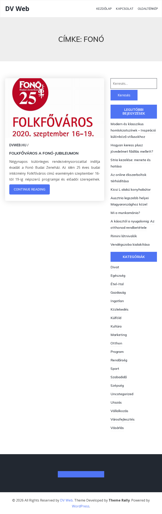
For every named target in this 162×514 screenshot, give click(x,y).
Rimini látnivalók (124, 236)
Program (117, 352)
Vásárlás (117, 428)
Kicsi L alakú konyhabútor (131, 189)
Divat (115, 267)
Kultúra (116, 326)
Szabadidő (119, 377)
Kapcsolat (125, 9)
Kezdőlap (104, 9)
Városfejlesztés (123, 419)
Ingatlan (117, 301)
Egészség (118, 275)
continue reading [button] (29, 189)
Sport (115, 368)
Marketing (119, 335)
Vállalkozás (119, 411)
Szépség (117, 385)
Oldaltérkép (148, 9)
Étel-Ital (117, 284)
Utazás (116, 402)
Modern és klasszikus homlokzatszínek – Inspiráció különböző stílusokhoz (133, 130)
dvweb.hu (17, 145)
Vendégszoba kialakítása (130, 244)
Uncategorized (122, 394)
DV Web (17, 8)
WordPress (80, 506)
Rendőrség (119, 360)
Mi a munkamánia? (125, 213)
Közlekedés (119, 309)
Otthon (116, 343)
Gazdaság (118, 292)
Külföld (116, 318)
